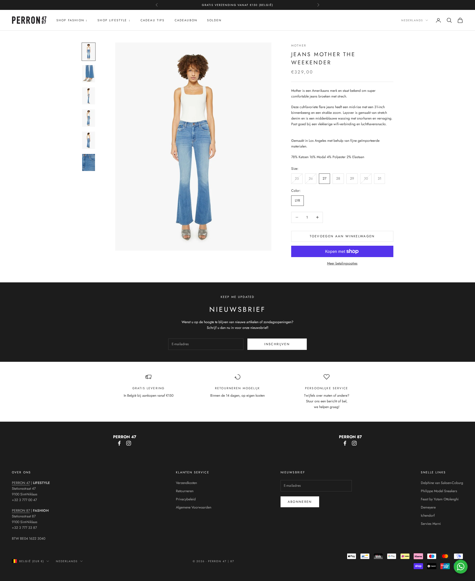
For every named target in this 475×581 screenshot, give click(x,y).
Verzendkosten (186, 482)
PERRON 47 (21, 482)
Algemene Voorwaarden (193, 507)
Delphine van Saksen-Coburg (442, 482)
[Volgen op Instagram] (129, 443)
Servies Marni (431, 523)
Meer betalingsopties (342, 263)
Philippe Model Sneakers (439, 490)
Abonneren (300, 501)
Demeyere (428, 507)
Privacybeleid (186, 499)
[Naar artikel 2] (88, 74)
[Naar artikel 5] (88, 140)
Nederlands (412, 20)
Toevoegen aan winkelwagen (342, 236)
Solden (214, 20)
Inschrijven (277, 344)
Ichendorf (428, 515)
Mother (298, 45)
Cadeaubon (186, 20)
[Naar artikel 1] (88, 52)
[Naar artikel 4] (88, 118)
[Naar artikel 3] (88, 96)
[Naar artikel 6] (88, 162)
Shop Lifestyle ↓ (114, 20)
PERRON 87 (21, 510)
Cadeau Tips (153, 20)
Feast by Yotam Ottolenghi (440, 499)
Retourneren (184, 490)
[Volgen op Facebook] (119, 443)
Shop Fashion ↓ (72, 20)
